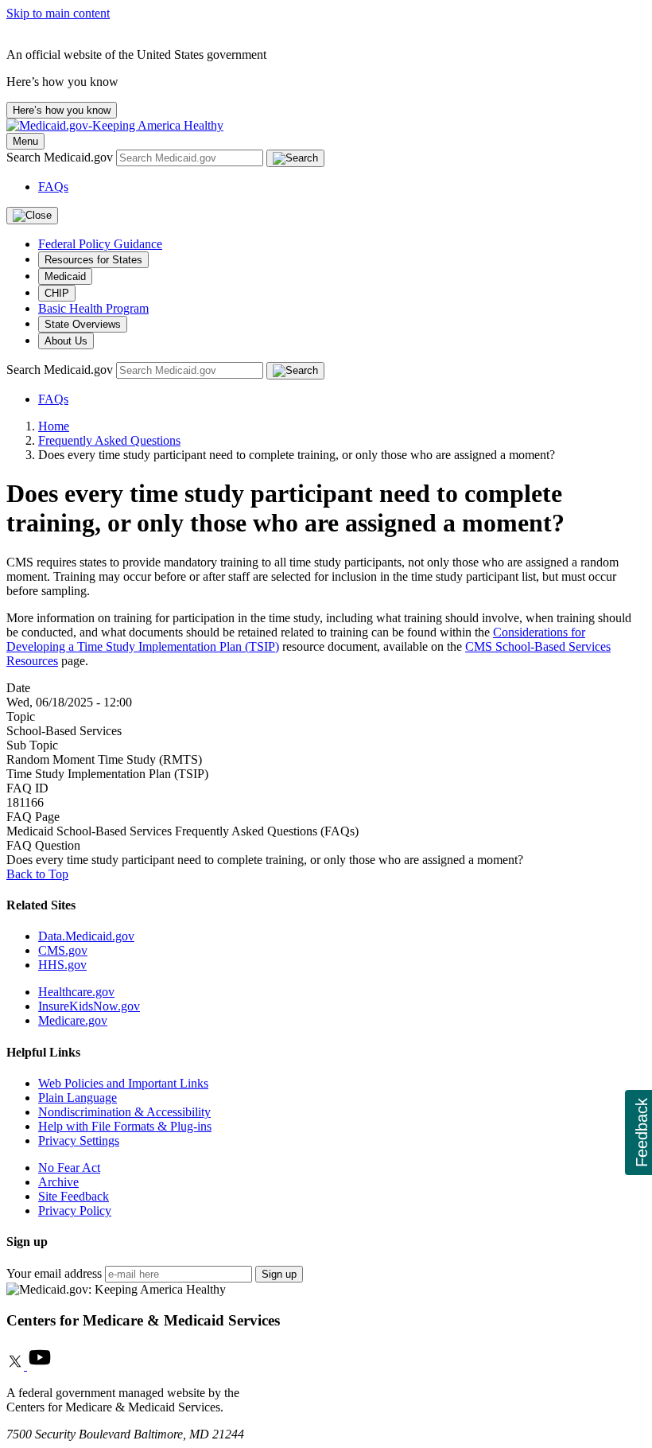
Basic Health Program (93, 308)
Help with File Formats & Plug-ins (125, 1126)
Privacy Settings (78, 1140)
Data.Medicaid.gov (86, 936)
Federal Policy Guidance (100, 244)
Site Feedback (73, 1196)
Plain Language (77, 1097)
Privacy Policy (74, 1210)
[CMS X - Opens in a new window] (16, 1365)
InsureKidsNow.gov (89, 1006)
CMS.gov (62, 950)
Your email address (54, 1273)
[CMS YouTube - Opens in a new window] (39, 1365)
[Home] (114, 125)
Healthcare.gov (76, 991)
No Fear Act (69, 1167)
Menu (25, 141)
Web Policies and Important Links (123, 1083)
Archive (58, 1182)
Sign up (279, 1274)
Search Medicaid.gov (61, 157)
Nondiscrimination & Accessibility (124, 1112)
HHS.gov (62, 964)
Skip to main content (58, 13)
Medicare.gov (72, 1020)
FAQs (53, 186)
